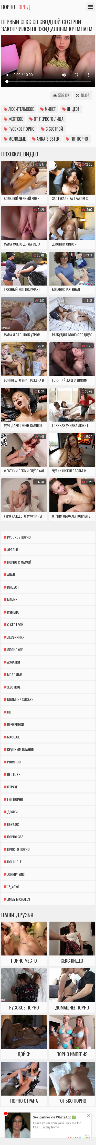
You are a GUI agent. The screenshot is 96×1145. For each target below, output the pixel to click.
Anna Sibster (47, 139)
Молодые (16, 139)
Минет (50, 109)
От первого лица (48, 119)
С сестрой (54, 129)
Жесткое (15, 119)
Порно (15, 7)
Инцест (73, 109)
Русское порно (21, 129)
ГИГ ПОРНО (78, 139)
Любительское (20, 109)
